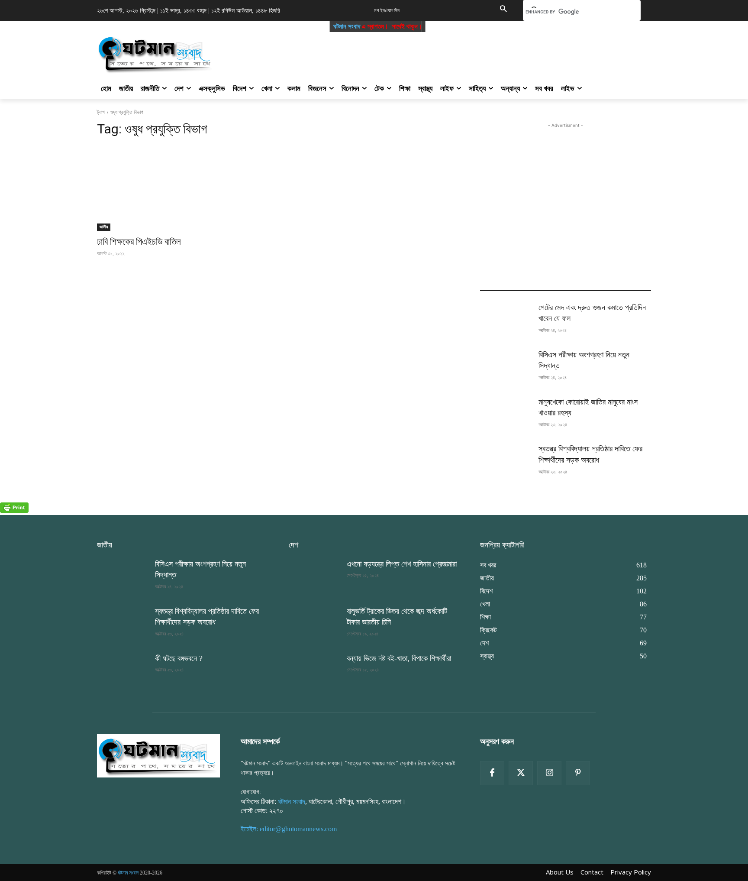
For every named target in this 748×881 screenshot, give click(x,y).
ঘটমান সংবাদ (332, 26)
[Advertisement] (420, 51)
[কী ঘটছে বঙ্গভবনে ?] (122, 671)
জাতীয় (104, 226)
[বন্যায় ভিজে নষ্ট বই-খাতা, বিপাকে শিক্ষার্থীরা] (314, 671)
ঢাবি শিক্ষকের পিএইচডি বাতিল (139, 241)
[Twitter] (521, 773)
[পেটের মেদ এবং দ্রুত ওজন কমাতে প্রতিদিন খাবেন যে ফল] (505, 320)
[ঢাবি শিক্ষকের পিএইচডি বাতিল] (182, 188)
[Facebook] (492, 773)
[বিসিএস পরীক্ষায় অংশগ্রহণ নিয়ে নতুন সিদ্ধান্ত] (505, 367)
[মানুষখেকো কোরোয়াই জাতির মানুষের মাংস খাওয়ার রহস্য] (505, 415)
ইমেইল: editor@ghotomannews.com (289, 828)
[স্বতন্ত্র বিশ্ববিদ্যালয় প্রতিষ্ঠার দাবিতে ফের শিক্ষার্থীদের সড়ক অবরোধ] (505, 461)
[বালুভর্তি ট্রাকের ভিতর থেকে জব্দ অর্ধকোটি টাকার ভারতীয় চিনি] (314, 624)
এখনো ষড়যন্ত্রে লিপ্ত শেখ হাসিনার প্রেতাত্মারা (402, 564)
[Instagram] (549, 773)
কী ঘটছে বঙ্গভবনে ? (179, 658)
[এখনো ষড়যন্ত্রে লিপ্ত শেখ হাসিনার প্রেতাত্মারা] (314, 577)
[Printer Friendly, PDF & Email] (14, 510)
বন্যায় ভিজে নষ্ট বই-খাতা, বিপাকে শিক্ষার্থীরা (399, 658)
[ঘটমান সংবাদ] (180, 53)
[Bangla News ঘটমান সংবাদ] (158, 755)
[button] (503, 9)
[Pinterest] (578, 773)
